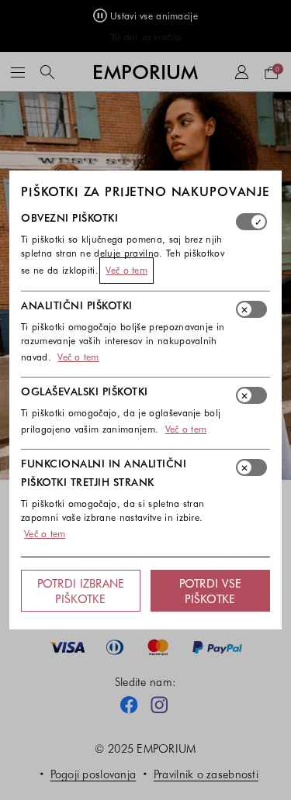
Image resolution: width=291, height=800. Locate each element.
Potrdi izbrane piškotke (81, 590)
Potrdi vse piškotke (210, 590)
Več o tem (126, 270)
